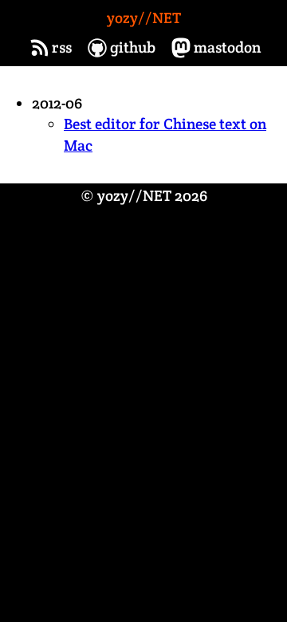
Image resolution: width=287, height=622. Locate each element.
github (132, 47)
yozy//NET (144, 18)
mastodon (227, 47)
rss (62, 47)
